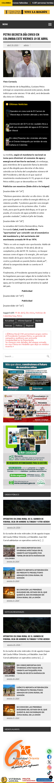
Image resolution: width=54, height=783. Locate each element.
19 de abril (20, 312)
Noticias (8, 325)
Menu (5, 24)
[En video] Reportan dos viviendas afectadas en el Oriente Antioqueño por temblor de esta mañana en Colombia (25, 553)
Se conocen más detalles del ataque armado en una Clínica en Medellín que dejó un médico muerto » (27, 344)
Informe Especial (25, 320)
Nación (38, 320)
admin (26, 45)
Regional (29, 325)
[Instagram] (49, 767)
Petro (19, 315)
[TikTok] (49, 773)
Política (19, 325)
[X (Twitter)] (49, 762)
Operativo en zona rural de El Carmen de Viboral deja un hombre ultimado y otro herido (26, 520)
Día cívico (30, 312)
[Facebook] (49, 757)
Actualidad (9, 320)
